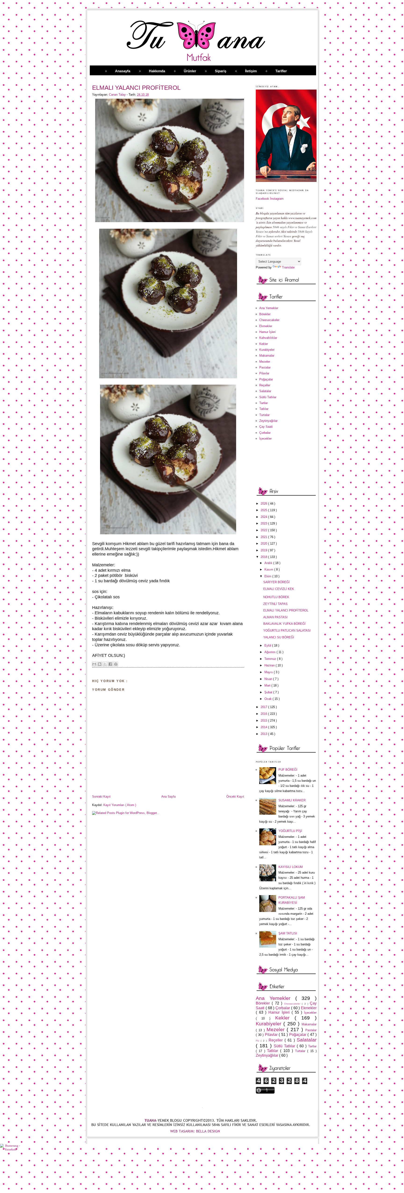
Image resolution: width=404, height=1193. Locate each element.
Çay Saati (266, 426)
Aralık (268, 563)
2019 (264, 550)
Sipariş (220, 71)
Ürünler (190, 71)
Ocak (268, 699)
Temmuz (270, 659)
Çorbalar (265, 432)
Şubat (268, 692)
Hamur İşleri (267, 332)
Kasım (269, 569)
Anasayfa (122, 71)
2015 (264, 720)
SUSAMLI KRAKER (292, 800)
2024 (264, 517)
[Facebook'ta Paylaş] (110, 664)
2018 (264, 557)
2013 (264, 734)
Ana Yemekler (268, 308)
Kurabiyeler (266, 349)
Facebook (262, 198)
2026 (264, 503)
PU (258, 1040)
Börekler (265, 314)
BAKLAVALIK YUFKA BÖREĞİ (284, 623)
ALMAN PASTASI (275, 617)
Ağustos (270, 652)
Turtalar (264, 415)
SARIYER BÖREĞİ (276, 582)
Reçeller (264, 385)
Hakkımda (157, 71)
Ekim (268, 576)
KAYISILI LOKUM (290, 867)
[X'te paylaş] (105, 664)
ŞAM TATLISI (287, 933)
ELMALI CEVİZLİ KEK (278, 589)
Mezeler (264, 361)
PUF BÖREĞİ (287, 769)
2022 (264, 530)
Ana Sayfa (168, 796)
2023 (264, 523)
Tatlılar (263, 409)
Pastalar (265, 367)
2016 (264, 714)
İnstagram (277, 198)
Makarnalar (266, 355)
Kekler (263, 344)
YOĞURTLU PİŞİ (290, 831)
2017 (264, 707)
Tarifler (281, 71)
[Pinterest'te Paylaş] (115, 664)
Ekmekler (265, 326)
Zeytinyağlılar (268, 421)
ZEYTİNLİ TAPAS (275, 604)
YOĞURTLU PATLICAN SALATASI (287, 630)
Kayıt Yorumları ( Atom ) (119, 805)
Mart (267, 685)
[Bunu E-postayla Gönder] (94, 664)
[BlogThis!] (99, 664)
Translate (288, 267)
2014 (264, 727)
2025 (264, 510)
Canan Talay (118, 94)
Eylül (268, 645)
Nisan (268, 679)
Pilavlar (264, 373)
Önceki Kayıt (235, 796)
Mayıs (269, 672)
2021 (264, 537)
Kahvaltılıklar (268, 338)
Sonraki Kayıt (101, 796)
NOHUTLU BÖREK (276, 597)
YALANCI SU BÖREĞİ (278, 637)
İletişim (251, 71)
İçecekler (265, 438)
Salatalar (265, 391)
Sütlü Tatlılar (267, 397)
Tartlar (263, 403)
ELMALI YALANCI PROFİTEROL (285, 610)
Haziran (270, 665)
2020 (264, 543)
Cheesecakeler (269, 320)
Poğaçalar (266, 379)
